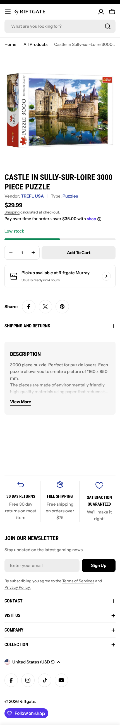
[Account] (101, 11)
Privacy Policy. (17, 587)
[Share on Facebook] (28, 306)
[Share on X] (45, 306)
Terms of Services (78, 580)
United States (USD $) (33, 662)
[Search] (107, 26)
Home (10, 44)
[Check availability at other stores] (106, 276)
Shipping (12, 212)
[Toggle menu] (7, 11)
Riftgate (27, 701)
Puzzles (70, 196)
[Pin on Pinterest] (62, 306)
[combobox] (60, 26)
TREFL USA (32, 196)
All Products (35, 44)
